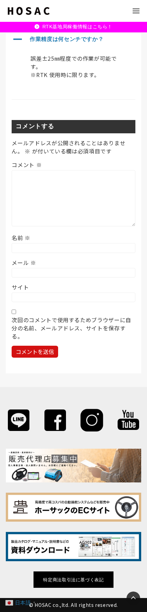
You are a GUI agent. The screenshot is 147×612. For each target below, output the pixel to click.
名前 (21, 238)
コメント (27, 165)
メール (24, 262)
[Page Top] (133, 598)
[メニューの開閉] (136, 11)
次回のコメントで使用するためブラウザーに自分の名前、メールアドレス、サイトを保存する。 (71, 328)
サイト (20, 287)
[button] (73, 39)
